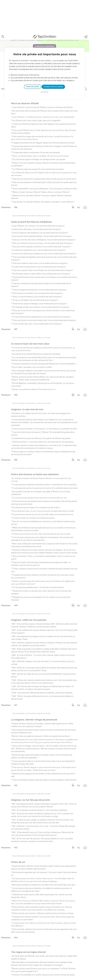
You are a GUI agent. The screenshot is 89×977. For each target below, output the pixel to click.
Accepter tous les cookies (53, 53)
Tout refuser (44, 58)
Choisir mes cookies (32, 53)
